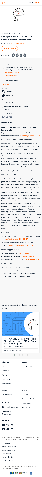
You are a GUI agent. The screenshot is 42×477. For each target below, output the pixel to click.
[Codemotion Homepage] (3, 3)
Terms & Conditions (8, 450)
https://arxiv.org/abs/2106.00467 (16, 239)
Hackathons (6, 383)
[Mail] (7, 117)
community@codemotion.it (30, 135)
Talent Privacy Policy (9, 447)
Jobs (4, 399)
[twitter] (3, 429)
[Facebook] (3, 117)
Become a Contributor (30, 399)
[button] (14, 355)
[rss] (7, 429)
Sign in (31, 3)
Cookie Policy (6, 454)
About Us (25, 394)
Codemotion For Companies (8, 412)
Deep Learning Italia (17, 43)
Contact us (26, 407)
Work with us (27, 403)
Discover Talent (8, 394)
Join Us (36, 3)
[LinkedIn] (10, 117)
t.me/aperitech (23, 253)
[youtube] (12, 429)
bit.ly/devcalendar (28, 256)
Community (6, 370)
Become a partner (9, 379)
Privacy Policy (6, 443)
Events (4, 366)
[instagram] (12, 425)
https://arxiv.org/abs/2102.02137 (21, 245)
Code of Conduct (7, 460)
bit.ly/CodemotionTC (31, 259)
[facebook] (3, 425)
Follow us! (6, 84)
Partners (5, 375)
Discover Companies (10, 407)
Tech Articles (27, 366)
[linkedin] (7, 425)
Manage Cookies (7, 457)
